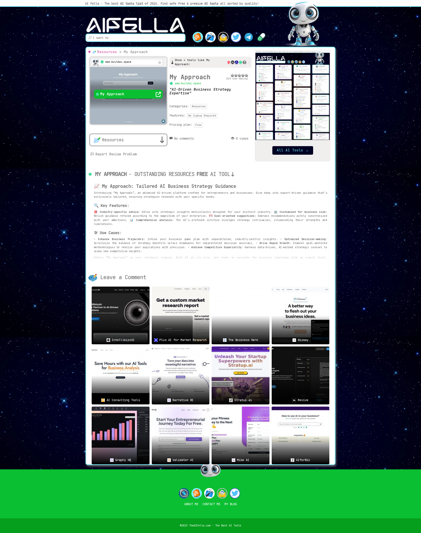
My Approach (189, 77)
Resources (107, 52)
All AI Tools (293, 150)
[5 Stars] (246, 75)
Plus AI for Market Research (182, 340)
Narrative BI (182, 400)
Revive (302, 400)
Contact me (211, 504)
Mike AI (242, 460)
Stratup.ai (242, 400)
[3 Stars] (239, 75)
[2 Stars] (236, 75)
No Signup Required (202, 115)
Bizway (302, 340)
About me (191, 504)
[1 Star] (232, 75)
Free (198, 125)
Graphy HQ (122, 460)
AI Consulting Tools (122, 400)
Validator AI (182, 460)
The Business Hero (242, 340)
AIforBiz (302, 460)
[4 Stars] (243, 75)
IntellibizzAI (122, 340)
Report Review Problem (116, 154)
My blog (231, 504)
